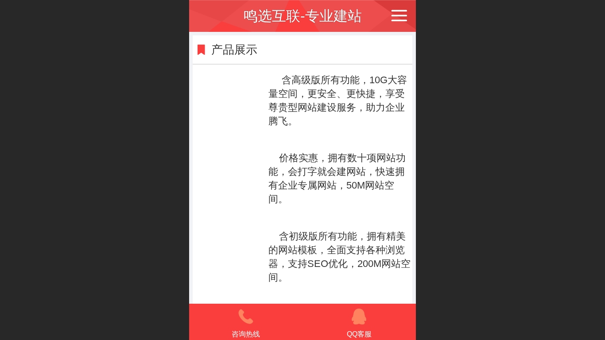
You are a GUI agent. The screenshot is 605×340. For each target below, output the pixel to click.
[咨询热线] (245, 316)
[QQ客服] (359, 316)
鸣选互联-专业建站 (303, 16)
